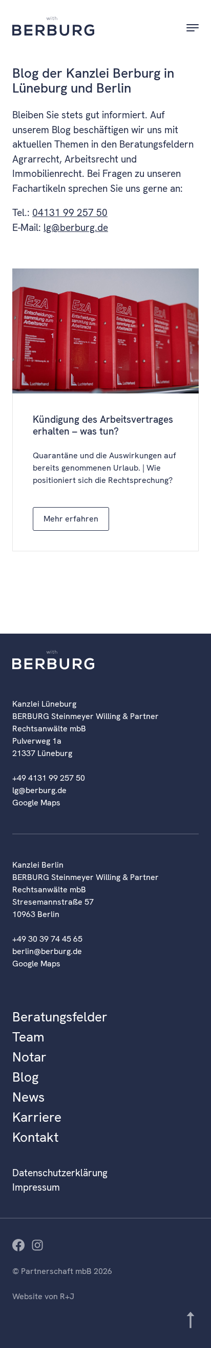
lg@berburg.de (76, 227)
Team (28, 1037)
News (28, 1097)
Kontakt (35, 1137)
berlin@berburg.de (47, 951)
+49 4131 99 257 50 (48, 777)
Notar (29, 1057)
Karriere (36, 1117)
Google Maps (36, 802)
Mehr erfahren (71, 518)
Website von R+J (43, 1296)
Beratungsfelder (60, 1017)
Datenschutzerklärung (60, 1172)
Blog (25, 1077)
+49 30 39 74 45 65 (47, 938)
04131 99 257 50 (70, 212)
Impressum (36, 1187)
